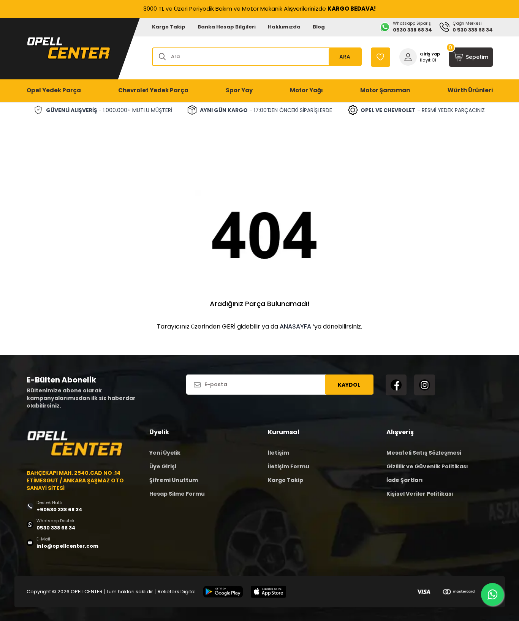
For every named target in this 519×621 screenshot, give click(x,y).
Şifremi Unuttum (173, 480)
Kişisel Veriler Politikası (419, 494)
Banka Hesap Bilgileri (227, 26)
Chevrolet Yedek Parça (153, 90)
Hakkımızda (284, 26)
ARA (344, 56)
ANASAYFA (294, 326)
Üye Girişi (162, 466)
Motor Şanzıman (385, 90)
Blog (319, 26)
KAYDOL (349, 385)
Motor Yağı (306, 90)
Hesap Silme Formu (177, 494)
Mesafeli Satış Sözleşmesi (423, 453)
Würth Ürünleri (470, 90)
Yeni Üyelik (164, 453)
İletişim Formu (288, 466)
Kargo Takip (168, 26)
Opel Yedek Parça (54, 90)
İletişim (278, 453)
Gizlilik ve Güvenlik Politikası (427, 466)
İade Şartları (404, 480)
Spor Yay (239, 90)
